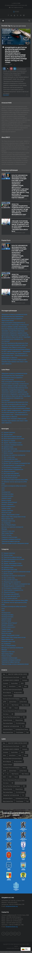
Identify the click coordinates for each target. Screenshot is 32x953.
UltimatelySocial (27, 952)
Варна (24, 698)
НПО (24, 717)
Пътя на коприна (20, 723)
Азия (20, 686)
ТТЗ (23, 726)
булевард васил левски (22, 729)
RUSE (22, 683)
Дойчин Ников (23, 701)
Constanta (24, 680)
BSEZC (24, 677)
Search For (28, 20)
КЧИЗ (17, 12)
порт (27, 732)
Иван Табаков (25, 705)
